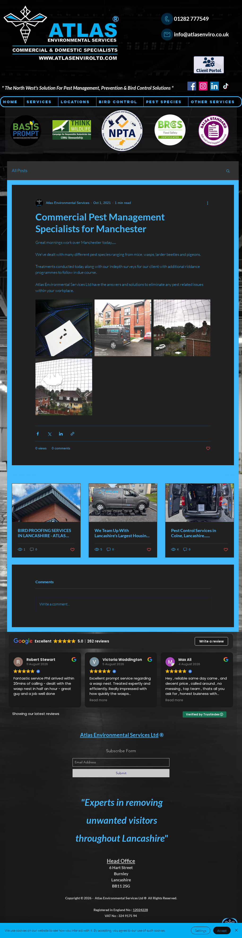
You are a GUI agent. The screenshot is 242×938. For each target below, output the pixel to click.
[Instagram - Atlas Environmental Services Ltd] (203, 86)
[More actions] (207, 203)
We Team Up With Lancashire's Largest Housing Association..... (121, 533)
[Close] (236, 930)
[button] (228, 171)
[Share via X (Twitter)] (49, 433)
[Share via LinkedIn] (61, 433)
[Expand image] (63, 328)
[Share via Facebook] (37, 433)
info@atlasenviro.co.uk (201, 34)
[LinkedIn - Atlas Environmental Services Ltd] (214, 86)
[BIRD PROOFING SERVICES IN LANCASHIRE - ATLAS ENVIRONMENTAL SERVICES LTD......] (46, 503)
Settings (200, 931)
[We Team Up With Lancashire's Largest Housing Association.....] (123, 503)
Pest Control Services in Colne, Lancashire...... (193, 533)
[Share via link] (72, 433)
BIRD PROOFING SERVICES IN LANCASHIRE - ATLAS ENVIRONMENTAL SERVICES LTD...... (44, 533)
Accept (222, 931)
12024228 (140, 910)
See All (229, 475)
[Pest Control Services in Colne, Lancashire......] (199, 503)
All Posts (19, 170)
